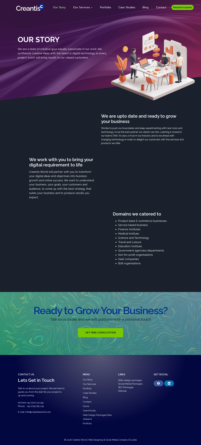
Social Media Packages (130, 384)
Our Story (59, 7)
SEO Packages (126, 387)
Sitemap (122, 391)
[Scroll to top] (194, 439)
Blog (145, 7)
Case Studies (126, 7)
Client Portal (89, 410)
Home (86, 406)
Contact (161, 7)
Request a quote (182, 7)
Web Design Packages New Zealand (97, 417)
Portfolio (105, 7)
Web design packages (130, 380)
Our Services (89, 384)
